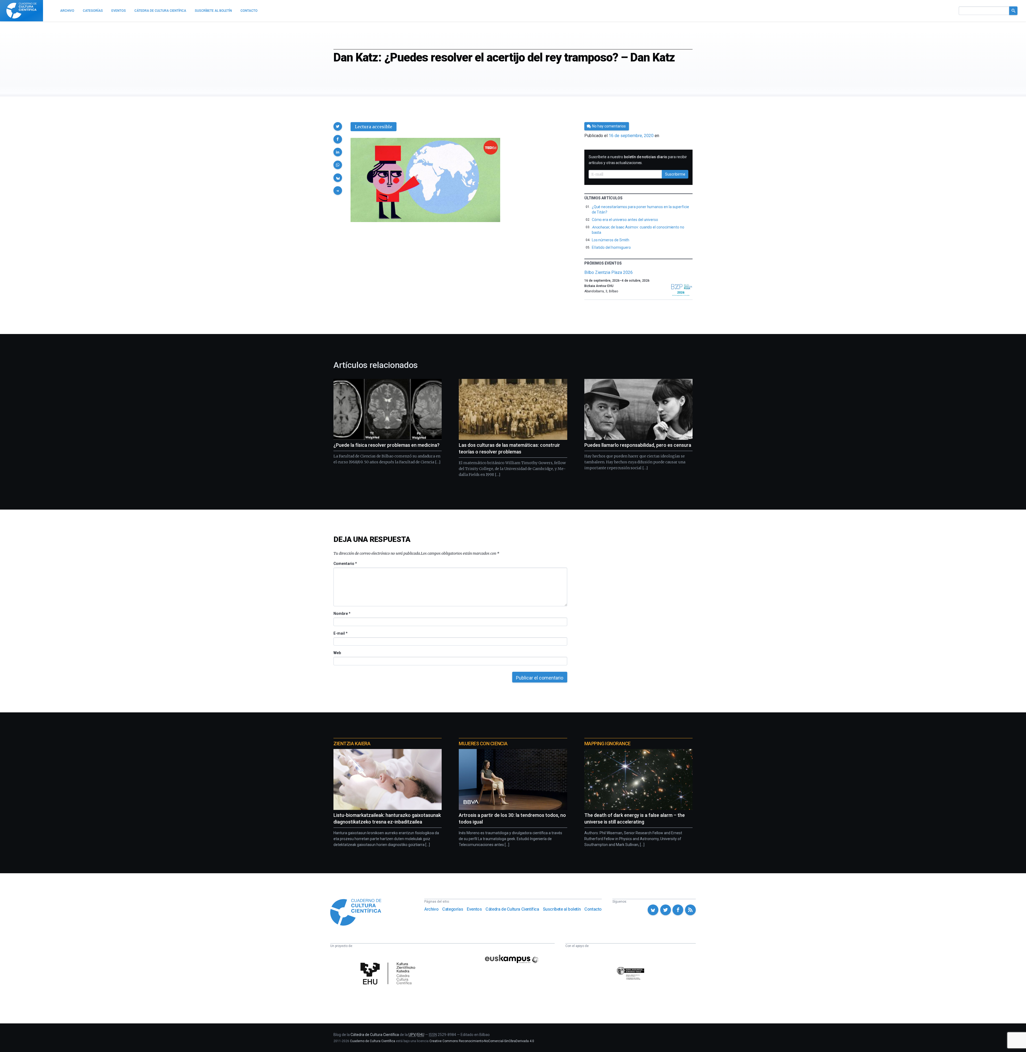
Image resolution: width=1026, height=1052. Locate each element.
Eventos (474, 909)
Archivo (431, 909)
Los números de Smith (610, 240)
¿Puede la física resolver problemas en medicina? (386, 445)
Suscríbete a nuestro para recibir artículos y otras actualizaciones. (638, 160)
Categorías (452, 909)
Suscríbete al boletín (562, 909)
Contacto (593, 909)
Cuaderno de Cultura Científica (372, 1041)
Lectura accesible (373, 126)
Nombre (341, 613)
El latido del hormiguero (611, 247)
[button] (337, 126)
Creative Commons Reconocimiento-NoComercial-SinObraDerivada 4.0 (481, 1041)
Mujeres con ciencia (483, 743)
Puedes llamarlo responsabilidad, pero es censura (637, 445)
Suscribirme (675, 174)
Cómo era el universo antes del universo (625, 220)
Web (337, 653)
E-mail (340, 633)
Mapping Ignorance (607, 743)
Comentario (345, 563)
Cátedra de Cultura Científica (512, 909)
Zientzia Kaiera (351, 743)
